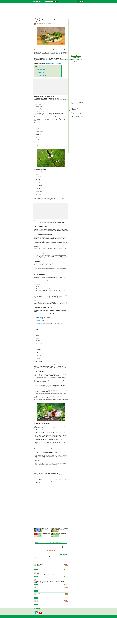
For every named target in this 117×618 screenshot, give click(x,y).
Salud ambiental (76, 61)
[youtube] (39, 613)
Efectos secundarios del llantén (42, 74)
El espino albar (38, 342)
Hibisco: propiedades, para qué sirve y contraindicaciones (46, 535)
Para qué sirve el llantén (41, 71)
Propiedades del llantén (41, 69)
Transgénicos (79, 55)
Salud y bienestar (40, 16)
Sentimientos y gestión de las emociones (76, 59)
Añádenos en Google (64, 47)
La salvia (37, 351)
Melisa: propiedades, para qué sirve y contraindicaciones (63, 535)
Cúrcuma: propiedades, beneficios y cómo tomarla (77, 117)
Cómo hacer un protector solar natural (76, 106)
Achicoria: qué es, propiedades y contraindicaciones (45, 530)
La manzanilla (38, 317)
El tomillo (37, 320)
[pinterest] (41, 613)
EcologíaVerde (35, 16)
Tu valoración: (45, 552)
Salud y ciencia (73, 55)
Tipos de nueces (73, 105)
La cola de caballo (39, 343)
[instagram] (37, 613)
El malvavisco (38, 323)
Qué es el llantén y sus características (43, 68)
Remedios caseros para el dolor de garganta (63, 529)
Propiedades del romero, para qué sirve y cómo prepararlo (77, 114)
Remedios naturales (45, 16)
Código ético (36, 617)
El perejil (37, 322)
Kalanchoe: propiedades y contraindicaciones (74, 100)
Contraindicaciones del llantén (42, 75)
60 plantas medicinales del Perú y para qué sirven (76, 111)
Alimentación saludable (76, 57)
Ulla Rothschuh (39, 25)
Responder (36, 569)
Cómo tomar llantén (40, 72)
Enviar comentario (63, 554)
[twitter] (35, 613)
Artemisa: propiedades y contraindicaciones (53, 63)
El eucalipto (38, 319)
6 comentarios (49, 23)
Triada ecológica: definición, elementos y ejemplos (77, 103)
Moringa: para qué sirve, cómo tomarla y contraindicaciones (77, 109)
